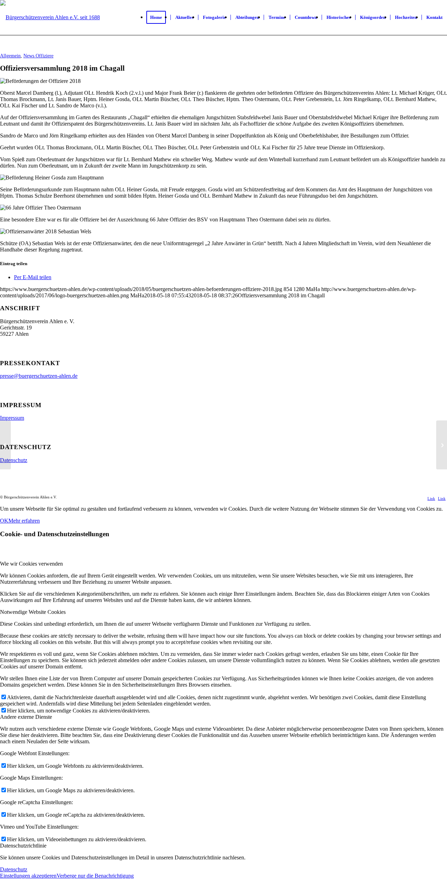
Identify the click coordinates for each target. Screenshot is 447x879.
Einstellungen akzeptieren (28, 876)
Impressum (12, 418)
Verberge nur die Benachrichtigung (95, 876)
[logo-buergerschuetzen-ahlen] (50, 17)
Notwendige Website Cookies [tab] (33, 612)
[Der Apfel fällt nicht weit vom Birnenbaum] (441, 444)
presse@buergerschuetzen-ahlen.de (39, 376)
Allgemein (10, 55)
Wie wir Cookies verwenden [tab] (31, 564)
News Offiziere (38, 55)
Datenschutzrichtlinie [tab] (23, 846)
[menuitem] (158, 17)
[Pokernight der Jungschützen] (5, 444)
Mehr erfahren (24, 521)
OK (4, 521)
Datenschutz (13, 460)
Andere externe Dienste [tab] (26, 717)
